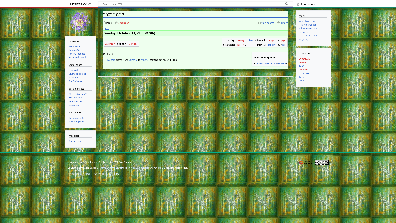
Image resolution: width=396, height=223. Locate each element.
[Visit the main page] (80, 21)
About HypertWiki (94, 173)
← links (282, 63)
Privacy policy (74, 173)
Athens (144, 59)
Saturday (110, 43)
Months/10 (304, 73)
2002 (107, 28)
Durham (133, 59)
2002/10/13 (304, 58)
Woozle (111, 59)
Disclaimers (112, 173)
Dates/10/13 (305, 69)
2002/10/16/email (267, 63)
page (283, 40)
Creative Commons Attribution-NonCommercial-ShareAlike (129, 167)
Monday (132, 43)
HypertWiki (80, 4)
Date (301, 80)
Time (301, 76)
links (251, 40)
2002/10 (303, 62)
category (240, 40)
